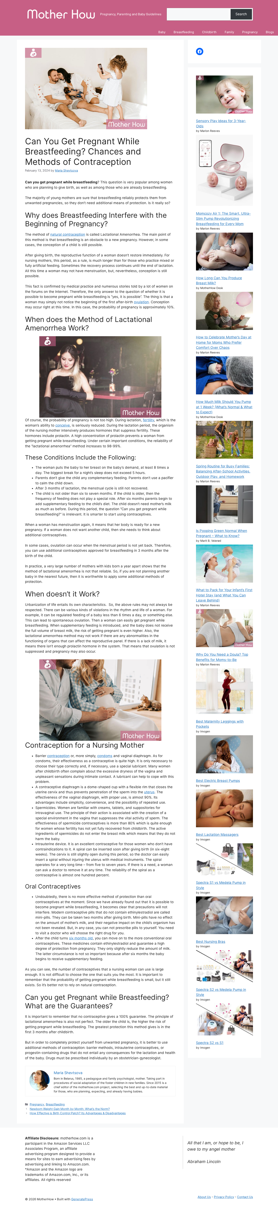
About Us (204, 1197)
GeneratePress (82, 1199)
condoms (104, 756)
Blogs (270, 32)
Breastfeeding (184, 32)
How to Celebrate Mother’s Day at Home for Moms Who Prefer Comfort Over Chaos (223, 342)
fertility (148, 420)
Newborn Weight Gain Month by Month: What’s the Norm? (70, 1109)
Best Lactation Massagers (217, 835)
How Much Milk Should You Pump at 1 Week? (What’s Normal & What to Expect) (224, 407)
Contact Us (245, 1197)
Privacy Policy (224, 1197)
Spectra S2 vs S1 (209, 1043)
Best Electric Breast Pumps (218, 781)
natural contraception (67, 234)
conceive (62, 425)
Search (241, 14)
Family (229, 32)
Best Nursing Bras (210, 942)
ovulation (141, 302)
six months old (81, 938)
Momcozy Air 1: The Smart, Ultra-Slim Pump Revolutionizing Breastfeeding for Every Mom (223, 218)
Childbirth (209, 32)
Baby (161, 32)
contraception (58, 756)
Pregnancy (250, 32)
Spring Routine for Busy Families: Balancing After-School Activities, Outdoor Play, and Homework (223, 471)
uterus (149, 792)
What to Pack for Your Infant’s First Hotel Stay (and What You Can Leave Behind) (224, 595)
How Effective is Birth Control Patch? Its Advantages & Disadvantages (78, 1113)
